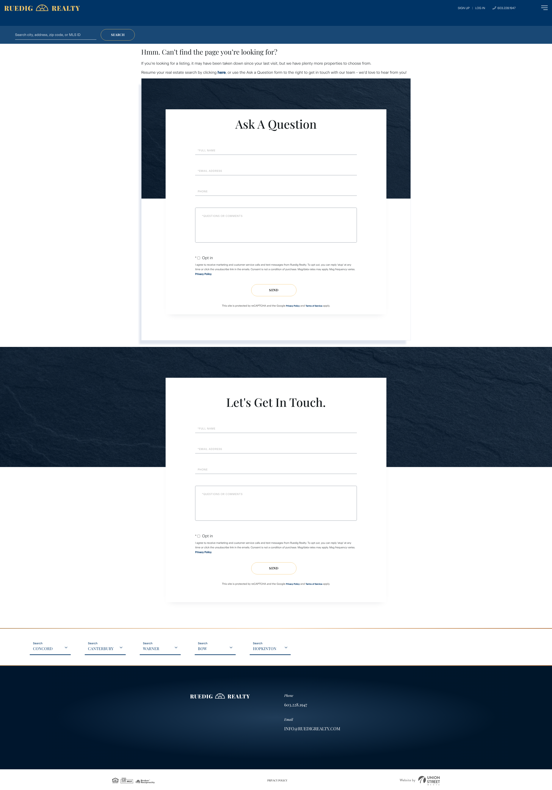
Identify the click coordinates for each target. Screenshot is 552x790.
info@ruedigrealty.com (312, 729)
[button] (118, 35)
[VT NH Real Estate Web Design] (420, 780)
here (222, 72)
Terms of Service (314, 305)
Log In (480, 8)
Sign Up (464, 8)
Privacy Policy (203, 274)
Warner (151, 648)
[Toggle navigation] (536, 8)
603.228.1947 (506, 8)
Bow (202, 648)
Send (274, 290)
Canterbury (101, 648)
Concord (43, 648)
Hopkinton (264, 648)
